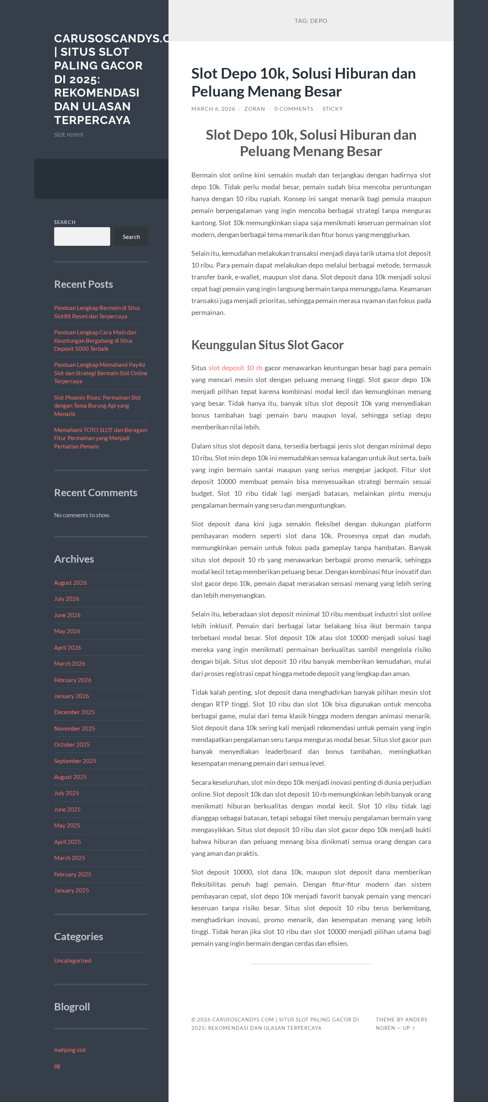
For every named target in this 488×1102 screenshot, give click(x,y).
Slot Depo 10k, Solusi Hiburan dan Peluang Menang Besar (303, 82)
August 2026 (70, 582)
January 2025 (71, 890)
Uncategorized (72, 960)
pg (57, 1065)
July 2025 (66, 792)
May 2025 (67, 825)
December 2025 (74, 711)
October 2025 (72, 744)
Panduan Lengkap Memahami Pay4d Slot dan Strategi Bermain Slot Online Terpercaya (101, 372)
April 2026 (67, 647)
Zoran (254, 109)
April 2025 (67, 841)
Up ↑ (409, 1028)
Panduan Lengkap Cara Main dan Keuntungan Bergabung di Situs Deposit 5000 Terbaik (95, 340)
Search (65, 222)
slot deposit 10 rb (236, 367)
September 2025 (75, 760)
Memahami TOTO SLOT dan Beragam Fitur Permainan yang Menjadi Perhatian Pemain (100, 438)
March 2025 (69, 857)
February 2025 (73, 874)
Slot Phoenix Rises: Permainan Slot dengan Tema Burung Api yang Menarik (97, 405)
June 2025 (67, 809)
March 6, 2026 (213, 109)
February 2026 (73, 679)
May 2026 (67, 631)
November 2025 (74, 728)
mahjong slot (70, 1049)
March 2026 (69, 663)
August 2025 (70, 776)
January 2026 (71, 695)
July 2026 (66, 598)
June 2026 (67, 615)
